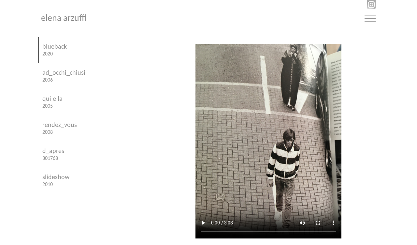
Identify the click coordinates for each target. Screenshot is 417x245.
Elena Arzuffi (64, 18)
